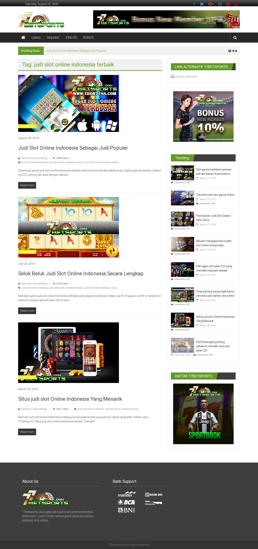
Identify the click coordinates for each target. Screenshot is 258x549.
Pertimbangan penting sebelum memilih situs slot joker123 (213, 346)
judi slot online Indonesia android (66, 162)
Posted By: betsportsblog (34, 158)
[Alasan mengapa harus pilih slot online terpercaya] (182, 244)
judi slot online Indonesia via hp (100, 287)
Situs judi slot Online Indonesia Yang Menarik (70, 399)
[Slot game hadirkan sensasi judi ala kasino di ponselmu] (182, 172)
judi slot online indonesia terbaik (102, 162)
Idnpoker (53, 37)
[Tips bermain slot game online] (182, 197)
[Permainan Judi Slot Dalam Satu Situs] (182, 218)
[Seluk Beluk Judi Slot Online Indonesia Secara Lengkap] (68, 226)
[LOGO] (45, 497)
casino (36, 37)
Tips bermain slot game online (215, 194)
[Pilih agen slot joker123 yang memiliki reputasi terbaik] (182, 269)
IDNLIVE (71, 37)
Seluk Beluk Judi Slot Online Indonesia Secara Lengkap (81, 273)
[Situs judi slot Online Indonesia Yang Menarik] (68, 352)
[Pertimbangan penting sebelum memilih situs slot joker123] (182, 345)
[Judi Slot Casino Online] (23, 38)
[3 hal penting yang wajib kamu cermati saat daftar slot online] (182, 294)
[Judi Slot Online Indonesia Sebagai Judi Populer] (68, 103)
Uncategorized (27, 126)
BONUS (88, 37)
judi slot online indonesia (35, 162)
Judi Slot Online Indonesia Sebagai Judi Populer (76, 50)
